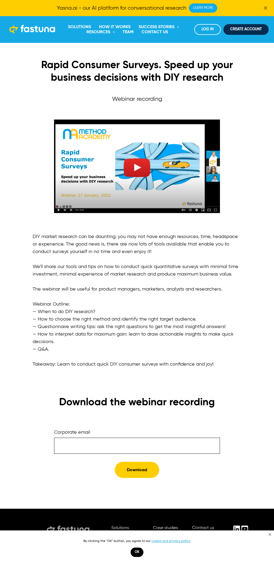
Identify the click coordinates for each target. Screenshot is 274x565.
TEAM (128, 32)
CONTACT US (155, 32)
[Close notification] (270, 534)
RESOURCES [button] (98, 32)
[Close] (265, 8)
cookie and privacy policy (170, 540)
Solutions (120, 528)
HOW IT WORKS (115, 27)
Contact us (203, 527)
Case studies (165, 528)
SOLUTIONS (79, 27)
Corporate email (72, 432)
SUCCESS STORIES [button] (157, 27)
